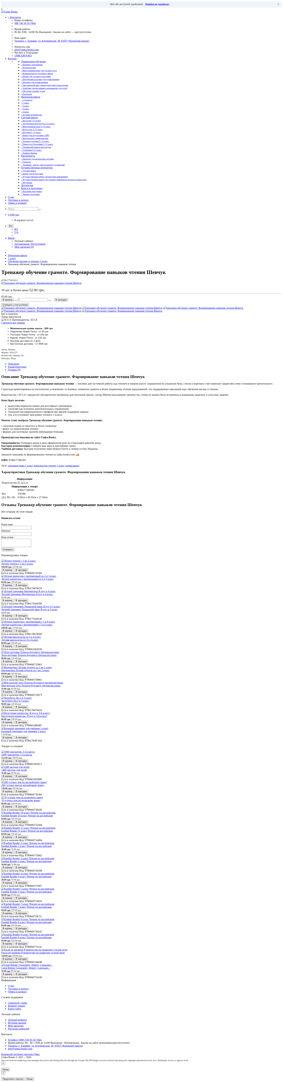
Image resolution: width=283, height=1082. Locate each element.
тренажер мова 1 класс (20, 465)
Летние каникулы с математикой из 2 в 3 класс (27, 579)
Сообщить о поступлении (15, 305)
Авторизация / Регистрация (29, 244)
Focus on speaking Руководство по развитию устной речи (33, 952)
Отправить (8, 549)
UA (16, 232)
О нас (11, 197)
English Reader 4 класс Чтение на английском (26, 876)
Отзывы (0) (14, 369)
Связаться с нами (17, 1002)
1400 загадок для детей (14, 770)
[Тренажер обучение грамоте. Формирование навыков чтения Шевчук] (41, 283)
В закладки (61, 300)
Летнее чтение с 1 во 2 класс (17, 563)
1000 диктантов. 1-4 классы (16, 754)
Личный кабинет (17, 1019)
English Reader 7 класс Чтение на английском (26, 907)
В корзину (7, 300)
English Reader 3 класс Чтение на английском (26, 861)
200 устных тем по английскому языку (22, 785)
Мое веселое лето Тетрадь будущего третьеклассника (30, 685)
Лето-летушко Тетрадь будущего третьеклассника (29, 655)
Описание (13, 363)
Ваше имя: (7, 524)
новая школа (72, 465)
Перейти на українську (157, 4)
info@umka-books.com (26, 49)
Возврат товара (16, 1005)
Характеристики (17, 366)
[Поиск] (39, 209)
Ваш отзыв (7, 537)
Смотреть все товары (13, 322)
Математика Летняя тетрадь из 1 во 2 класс (25, 670)
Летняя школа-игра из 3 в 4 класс (19, 640)
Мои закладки (16, 1025)
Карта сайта (14, 1008)
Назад (6, 1069)
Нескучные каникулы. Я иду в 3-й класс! (24, 716)
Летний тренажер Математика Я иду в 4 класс (27, 594)
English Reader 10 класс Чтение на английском (27, 815)
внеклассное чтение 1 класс (49, 465)
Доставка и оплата (18, 200)
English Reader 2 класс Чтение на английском (26, 846)
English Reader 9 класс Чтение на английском (26, 937)
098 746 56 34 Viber (25, 23)
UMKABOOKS (23, 55)
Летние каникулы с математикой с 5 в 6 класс (26, 624)
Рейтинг (6, 530)
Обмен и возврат (17, 203)
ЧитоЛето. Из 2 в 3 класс (15, 700)
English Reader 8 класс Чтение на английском (26, 922)
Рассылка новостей (18, 1028)
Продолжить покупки (13, 1079)
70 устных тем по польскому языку (20, 800)
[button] (13, 214)
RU (16, 229)
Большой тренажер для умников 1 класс (23, 731)
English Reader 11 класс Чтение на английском (27, 830)
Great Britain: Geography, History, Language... (25, 968)
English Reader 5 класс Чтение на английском (26, 891)
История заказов (17, 1022)
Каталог (12, 58)
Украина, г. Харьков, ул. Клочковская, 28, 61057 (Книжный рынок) (51, 40)
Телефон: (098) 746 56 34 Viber (25, 1039)
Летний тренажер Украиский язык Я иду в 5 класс (29, 609)
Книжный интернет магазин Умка (20, 1054)
